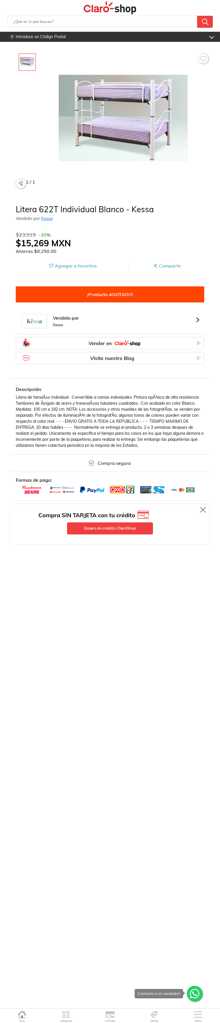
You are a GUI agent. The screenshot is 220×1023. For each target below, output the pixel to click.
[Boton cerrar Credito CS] (203, 509)
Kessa (47, 218)
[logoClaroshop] (110, 7)
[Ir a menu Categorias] (66, 1014)
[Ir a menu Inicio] (22, 1014)
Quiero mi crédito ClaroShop (110, 528)
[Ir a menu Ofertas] (154, 1014)
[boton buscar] (205, 22)
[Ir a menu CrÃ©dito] (110, 1014)
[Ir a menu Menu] (198, 1014)
